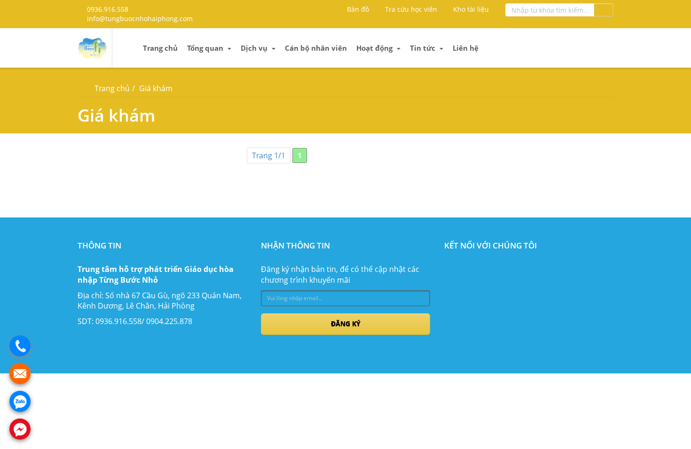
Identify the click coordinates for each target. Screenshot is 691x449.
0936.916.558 (106, 9)
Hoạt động (375, 48)
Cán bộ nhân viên (316, 48)
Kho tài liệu (470, 9)
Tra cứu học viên (410, 9)
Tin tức (423, 48)
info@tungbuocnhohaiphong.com (139, 18)
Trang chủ (160, 48)
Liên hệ (466, 48)
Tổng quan (206, 48)
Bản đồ (357, 9)
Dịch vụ (255, 48)
